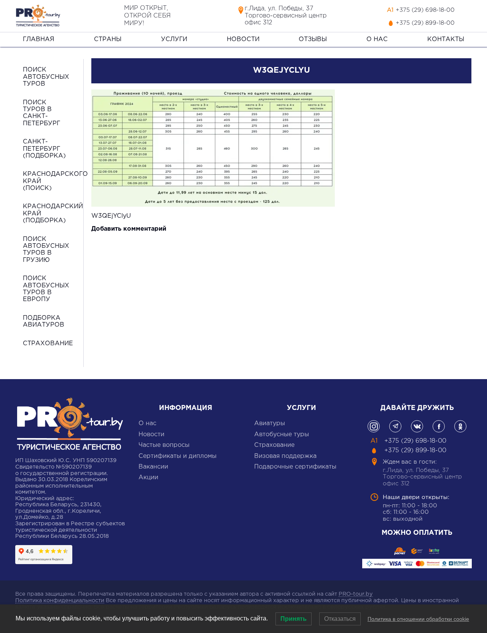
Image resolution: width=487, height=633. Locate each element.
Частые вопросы (163, 445)
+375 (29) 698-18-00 (425, 10)
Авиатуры (269, 423)
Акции (148, 477)
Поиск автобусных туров (46, 77)
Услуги (174, 39)
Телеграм (395, 426)
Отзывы (313, 39)
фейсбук (438, 426)
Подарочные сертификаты (295, 467)
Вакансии (153, 467)
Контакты (445, 39)
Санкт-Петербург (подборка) (44, 149)
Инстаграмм (373, 426)
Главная (38, 39)
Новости (243, 39)
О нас (377, 39)
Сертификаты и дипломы (177, 456)
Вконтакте (417, 426)
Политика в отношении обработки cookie (418, 619)
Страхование (48, 343)
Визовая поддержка (285, 456)
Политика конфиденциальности (59, 600)
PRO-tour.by (356, 594)
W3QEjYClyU (111, 216)
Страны (107, 39)
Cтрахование (274, 445)
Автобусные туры (281, 434)
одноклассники (460, 426)
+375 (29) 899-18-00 (425, 23)
